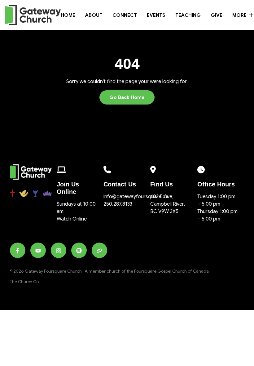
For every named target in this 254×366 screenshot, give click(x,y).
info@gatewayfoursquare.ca (135, 197)
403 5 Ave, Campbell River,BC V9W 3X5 (167, 204)
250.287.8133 (117, 204)
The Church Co (24, 281)
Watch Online (72, 219)
